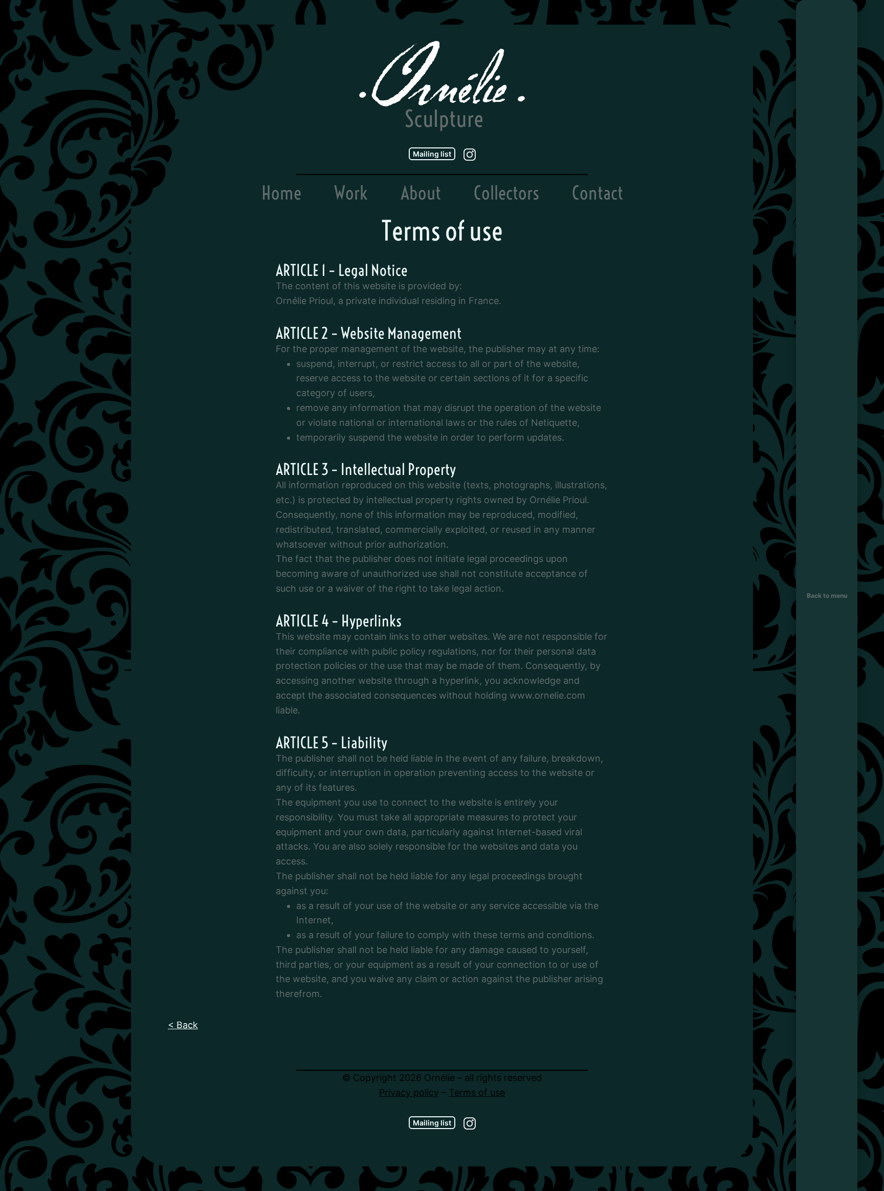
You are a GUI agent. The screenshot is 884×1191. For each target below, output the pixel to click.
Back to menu (827, 595)
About (421, 192)
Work (351, 192)
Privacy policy (409, 1092)
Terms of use (477, 1092)
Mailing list (432, 153)
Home (281, 192)
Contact (597, 192)
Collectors (506, 192)
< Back (183, 1025)
